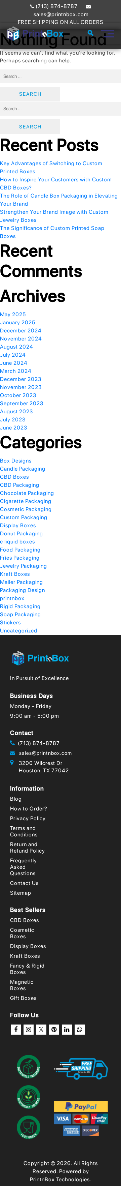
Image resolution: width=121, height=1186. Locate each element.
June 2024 (14, 363)
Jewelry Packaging (23, 566)
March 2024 (16, 371)
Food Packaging (20, 549)
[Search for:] (60, 76)
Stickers (10, 622)
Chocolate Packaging (27, 493)
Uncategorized (18, 630)
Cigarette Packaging (25, 501)
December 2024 (21, 330)
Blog (16, 799)
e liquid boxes (17, 541)
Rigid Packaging (20, 606)
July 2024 (13, 355)
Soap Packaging (20, 614)
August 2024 (16, 347)
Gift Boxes (23, 998)
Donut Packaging (21, 533)
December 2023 (20, 379)
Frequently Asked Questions (23, 867)
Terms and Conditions (24, 831)
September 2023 (21, 403)
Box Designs (16, 460)
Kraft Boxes (15, 574)
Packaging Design (22, 590)
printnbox (12, 598)
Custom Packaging (23, 517)
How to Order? (28, 808)
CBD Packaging (19, 485)
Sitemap (20, 893)
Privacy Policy (28, 818)
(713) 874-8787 (56, 6)
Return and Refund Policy (27, 847)
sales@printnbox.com (43, 753)
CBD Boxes (14, 477)
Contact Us (24, 883)
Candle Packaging (22, 469)
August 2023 (16, 411)
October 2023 (18, 395)
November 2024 (21, 338)
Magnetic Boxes (22, 985)
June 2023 (13, 427)
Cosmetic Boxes (22, 933)
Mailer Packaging (21, 582)
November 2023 (21, 387)
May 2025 (13, 314)
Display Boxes (18, 525)
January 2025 (17, 322)
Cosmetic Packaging (26, 509)
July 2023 (13, 419)
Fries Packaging (20, 558)
